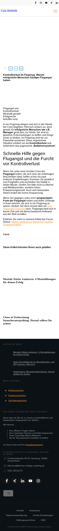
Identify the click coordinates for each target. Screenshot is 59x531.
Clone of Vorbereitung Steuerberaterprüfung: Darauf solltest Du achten (29, 309)
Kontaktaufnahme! (34, 445)
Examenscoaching (17, 395)
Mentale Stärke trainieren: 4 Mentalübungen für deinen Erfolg (29, 269)
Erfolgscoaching (16, 390)
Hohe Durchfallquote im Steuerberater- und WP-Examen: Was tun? (34, 363)
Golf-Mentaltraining (17, 400)
